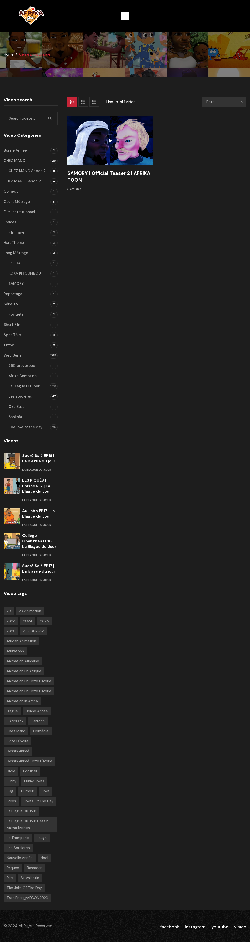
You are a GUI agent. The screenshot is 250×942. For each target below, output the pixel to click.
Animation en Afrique (24, 671)
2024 (27, 621)
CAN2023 (15, 721)
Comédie (41, 731)
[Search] (50, 118)
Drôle (11, 771)
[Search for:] (30, 118)
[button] (125, 16)
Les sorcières (20, 396)
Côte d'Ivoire (18, 741)
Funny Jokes (34, 781)
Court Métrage (17, 201)
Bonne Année (15, 150)
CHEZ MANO (14, 160)
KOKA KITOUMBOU (25, 273)
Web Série (12, 355)
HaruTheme (14, 242)
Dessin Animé (18, 751)
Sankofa (15, 416)
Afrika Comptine (23, 375)
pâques (13, 867)
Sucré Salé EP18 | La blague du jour (38, 458)
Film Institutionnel (19, 211)
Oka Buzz (17, 406)
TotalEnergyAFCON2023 (27, 897)
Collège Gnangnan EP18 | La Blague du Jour (39, 541)
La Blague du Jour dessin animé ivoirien (27, 824)
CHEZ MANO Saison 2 (27, 170)
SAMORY (74, 189)
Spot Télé (12, 334)
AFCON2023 (33, 631)
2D (9, 611)
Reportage (13, 293)
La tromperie (18, 837)
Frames (10, 222)
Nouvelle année (20, 857)
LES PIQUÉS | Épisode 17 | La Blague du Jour (36, 486)
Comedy (11, 191)
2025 (44, 621)
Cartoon (38, 721)
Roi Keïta (16, 314)
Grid (72, 102)
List (83, 102)
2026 (11, 631)
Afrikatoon (15, 651)
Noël (44, 857)
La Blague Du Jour (24, 386)
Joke (46, 791)
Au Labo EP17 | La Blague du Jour (38, 513)
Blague (12, 711)
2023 (11, 621)
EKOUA (15, 263)
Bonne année (37, 711)
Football (30, 771)
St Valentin (30, 877)
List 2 (94, 102)
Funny (11, 781)
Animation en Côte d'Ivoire (29, 681)
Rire (10, 877)
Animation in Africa (22, 701)
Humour (27, 791)
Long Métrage (16, 252)
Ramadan (34, 867)
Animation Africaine (23, 661)
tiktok (9, 345)
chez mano (16, 731)
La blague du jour (21, 811)
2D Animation (30, 611)
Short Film (12, 324)
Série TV (11, 304)
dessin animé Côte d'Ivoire (29, 761)
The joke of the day (25, 427)
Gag (10, 791)
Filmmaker (17, 232)
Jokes (11, 801)
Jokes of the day (38, 801)
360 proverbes (22, 365)
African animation (21, 641)
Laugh (42, 837)
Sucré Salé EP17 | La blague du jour (38, 568)
